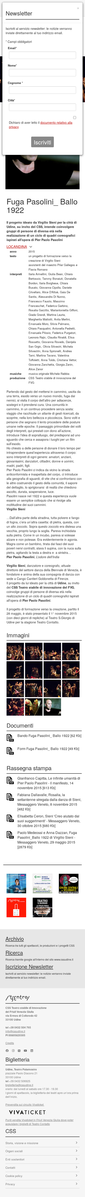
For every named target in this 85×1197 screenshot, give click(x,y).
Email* (12, 48)
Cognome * (15, 83)
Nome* (12, 65)
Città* (11, 100)
